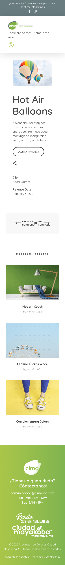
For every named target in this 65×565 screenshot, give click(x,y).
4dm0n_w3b (34, 311)
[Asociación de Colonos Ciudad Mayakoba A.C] (26, 25)
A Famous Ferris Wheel (32, 364)
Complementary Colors (32, 421)
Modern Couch (32, 306)
